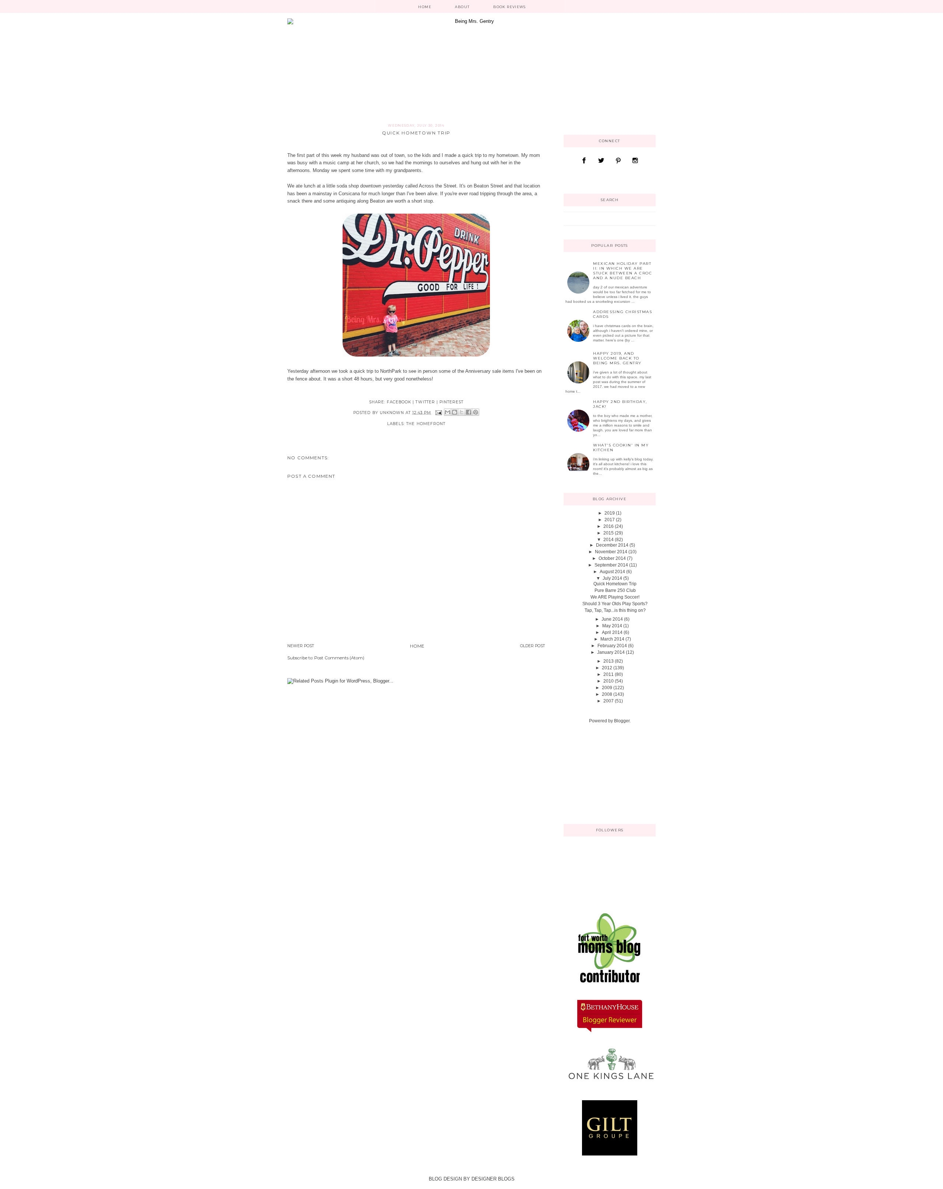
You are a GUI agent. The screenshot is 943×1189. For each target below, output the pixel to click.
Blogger (622, 720)
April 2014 (612, 632)
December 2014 (612, 545)
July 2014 (612, 578)
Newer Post (300, 645)
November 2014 (611, 551)
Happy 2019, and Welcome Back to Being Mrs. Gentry (617, 358)
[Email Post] (438, 412)
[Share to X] (461, 412)
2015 (608, 533)
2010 (608, 681)
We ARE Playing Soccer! (614, 597)
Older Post (532, 645)
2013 (608, 661)
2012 (607, 667)
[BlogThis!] (454, 412)
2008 (607, 694)
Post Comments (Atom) (339, 657)
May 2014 (612, 625)
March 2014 (612, 639)
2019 (609, 513)
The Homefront (425, 423)
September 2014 (611, 565)
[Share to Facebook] (468, 412)
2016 (608, 526)
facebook (399, 402)
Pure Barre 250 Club (615, 590)
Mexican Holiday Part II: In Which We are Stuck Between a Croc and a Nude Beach (622, 270)
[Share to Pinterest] (475, 412)
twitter (425, 402)
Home (424, 7)
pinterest (451, 402)
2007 (608, 701)
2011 (608, 674)
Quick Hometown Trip (615, 583)
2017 (609, 519)
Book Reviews (509, 7)
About (462, 7)
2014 (608, 539)
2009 (607, 687)
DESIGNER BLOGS (493, 1179)
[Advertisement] (600, 773)
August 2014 (612, 571)
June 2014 (612, 619)
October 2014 (612, 558)
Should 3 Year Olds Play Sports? (615, 603)
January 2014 (611, 652)
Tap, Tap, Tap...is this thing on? (615, 610)
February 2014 (612, 645)
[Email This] (447, 412)
